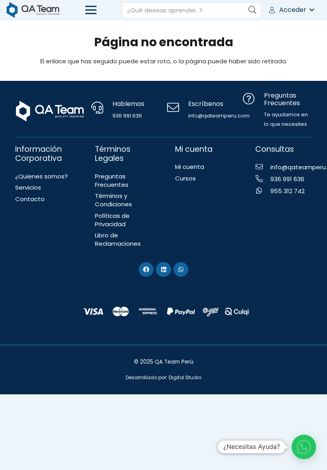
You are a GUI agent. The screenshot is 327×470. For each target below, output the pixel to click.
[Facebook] (146, 269)
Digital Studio (185, 377)
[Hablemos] (101, 108)
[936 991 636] (262, 179)
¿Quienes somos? (41, 176)
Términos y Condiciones (113, 200)
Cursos (185, 178)
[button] (291, 10)
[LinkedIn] (163, 269)
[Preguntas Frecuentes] (253, 99)
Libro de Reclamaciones (118, 239)
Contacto (30, 199)
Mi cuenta (189, 167)
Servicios (28, 187)
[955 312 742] (262, 191)
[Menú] (91, 10)
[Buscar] (252, 10)
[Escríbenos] (177, 108)
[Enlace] (33, 10)
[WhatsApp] (181, 269)
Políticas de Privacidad (112, 220)
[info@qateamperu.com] (262, 167)
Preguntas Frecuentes (111, 180)
